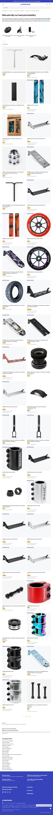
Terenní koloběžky (5, 760)
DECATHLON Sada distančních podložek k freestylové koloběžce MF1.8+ (13, 506)
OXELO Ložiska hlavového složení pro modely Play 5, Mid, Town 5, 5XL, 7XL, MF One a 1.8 (13, 173)
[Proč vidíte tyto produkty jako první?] (2, 44)
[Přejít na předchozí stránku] (23, 716)
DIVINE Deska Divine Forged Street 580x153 (36, 138)
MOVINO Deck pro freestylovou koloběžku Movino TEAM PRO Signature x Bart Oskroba (37, 173)
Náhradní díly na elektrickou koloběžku (31, 36)
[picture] (14, 58)
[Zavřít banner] (50, 1)
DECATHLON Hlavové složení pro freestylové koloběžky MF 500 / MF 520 (38, 373)
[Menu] (3, 4)
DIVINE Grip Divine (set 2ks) (32, 105)
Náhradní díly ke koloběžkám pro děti (19, 36)
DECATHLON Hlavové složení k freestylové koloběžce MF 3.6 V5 (13, 639)
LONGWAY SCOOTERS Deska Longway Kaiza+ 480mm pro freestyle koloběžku (38, 306)
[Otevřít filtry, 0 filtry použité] (3, 41)
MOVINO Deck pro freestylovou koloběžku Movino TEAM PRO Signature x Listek (37, 341)
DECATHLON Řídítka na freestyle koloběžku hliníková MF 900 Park (14, 73)
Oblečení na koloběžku (6, 763)
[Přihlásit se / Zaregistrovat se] (47, 4)
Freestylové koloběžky (45, 21)
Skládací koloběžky (5, 766)
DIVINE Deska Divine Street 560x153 (9, 406)
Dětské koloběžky (5, 751)
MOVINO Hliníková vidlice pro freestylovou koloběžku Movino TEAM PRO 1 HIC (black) (13, 441)
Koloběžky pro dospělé (6, 745)
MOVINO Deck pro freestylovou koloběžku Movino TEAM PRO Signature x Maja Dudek (13, 272)
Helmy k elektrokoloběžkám (7, 769)
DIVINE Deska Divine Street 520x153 (34, 472)
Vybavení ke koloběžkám (6, 748)
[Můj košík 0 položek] (49, 4)
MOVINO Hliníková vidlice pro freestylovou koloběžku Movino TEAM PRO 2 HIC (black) (38, 441)
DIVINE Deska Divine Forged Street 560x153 (11, 572)
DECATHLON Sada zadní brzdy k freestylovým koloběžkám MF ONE (36, 407)
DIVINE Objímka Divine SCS (32, 638)
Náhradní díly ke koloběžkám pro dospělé (7, 36)
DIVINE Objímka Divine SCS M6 (8, 472)
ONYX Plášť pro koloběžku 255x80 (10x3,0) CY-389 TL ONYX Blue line (13, 306)
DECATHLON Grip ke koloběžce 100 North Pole (12, 138)
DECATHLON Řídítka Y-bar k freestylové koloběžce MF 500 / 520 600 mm (13, 206)
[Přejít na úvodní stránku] (25, 4)
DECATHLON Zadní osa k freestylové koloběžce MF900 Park (14, 606)
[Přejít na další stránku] (30, 716)
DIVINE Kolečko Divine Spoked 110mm (35, 238)
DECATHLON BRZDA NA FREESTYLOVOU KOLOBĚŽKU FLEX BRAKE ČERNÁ (38, 73)
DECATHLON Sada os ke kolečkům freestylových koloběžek (37, 705)
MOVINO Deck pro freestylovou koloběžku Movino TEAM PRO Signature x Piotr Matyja (13, 341)
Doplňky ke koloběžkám (6, 768)
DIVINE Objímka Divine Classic (33, 605)
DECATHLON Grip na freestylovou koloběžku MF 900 (13, 105)
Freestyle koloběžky (6, 742)
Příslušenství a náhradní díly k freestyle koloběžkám (11, 754)
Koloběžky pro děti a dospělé (7, 757)
